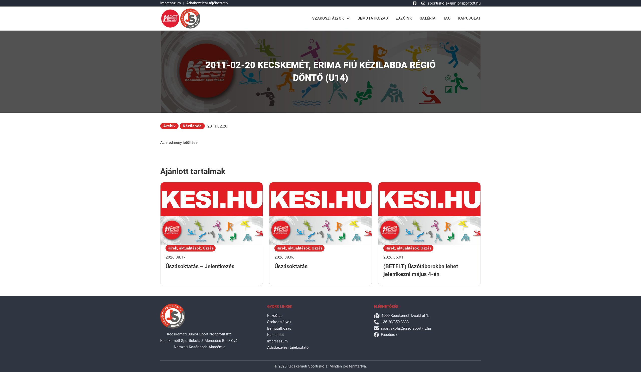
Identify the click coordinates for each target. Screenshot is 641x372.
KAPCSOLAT (469, 18)
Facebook (389, 334)
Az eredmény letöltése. (179, 142)
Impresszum (170, 3)
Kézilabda (192, 125)
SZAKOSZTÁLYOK (328, 18)
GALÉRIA (428, 18)
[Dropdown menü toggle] (348, 18)
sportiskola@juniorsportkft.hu (454, 3)
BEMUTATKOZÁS (373, 18)
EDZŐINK (404, 18)
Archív (169, 125)
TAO (447, 18)
